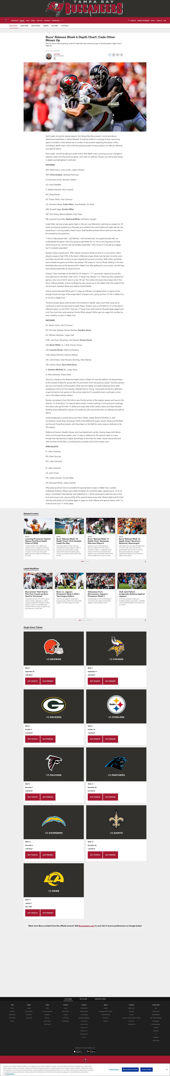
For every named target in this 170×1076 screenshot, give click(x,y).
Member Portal (84, 1034)
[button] (82, 561)
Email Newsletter (156, 1024)
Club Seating (84, 1014)
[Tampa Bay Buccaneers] (85, 1060)
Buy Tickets (32, 681)
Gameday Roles (106, 1014)
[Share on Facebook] (109, 56)
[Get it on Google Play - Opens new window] (91, 1052)
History (12, 1021)
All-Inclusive (84, 1021)
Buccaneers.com (86, 926)
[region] (85, 1069)
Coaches (12, 1011)
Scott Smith (57, 54)
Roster (12, 1008)
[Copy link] (121, 55)
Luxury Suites (84, 1024)
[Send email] (117, 56)
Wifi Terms (131, 1021)
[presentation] (145, 562)
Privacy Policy (9, 1074)
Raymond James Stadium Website (131, 1018)
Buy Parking (48, 681)
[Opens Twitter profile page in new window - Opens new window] (55, 58)
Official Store (155, 1011)
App (156, 1008)
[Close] (167, 1069)
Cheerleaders (65, 1021)
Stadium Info (131, 1008)
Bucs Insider (47, 1021)
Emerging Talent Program (105, 1011)
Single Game (84, 1008)
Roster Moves (28, 1011)
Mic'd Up (47, 1018)
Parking (131, 1014)
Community (29, 1018)
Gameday (131, 1011)
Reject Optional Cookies (130, 1069)
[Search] (128, 20)
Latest (28, 1008)
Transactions (12, 1014)
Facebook (155, 1030)
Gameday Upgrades (84, 1018)
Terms (84, 1037)
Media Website (156, 1014)
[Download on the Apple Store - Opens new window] (78, 1051)
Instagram (155, 1037)
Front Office (12, 1018)
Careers (106, 1008)
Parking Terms (131, 1024)
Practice (65, 1014)
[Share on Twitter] (113, 56)
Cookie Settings (114, 1069)
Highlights (47, 1014)
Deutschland (156, 1040)
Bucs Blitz (29, 1014)
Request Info (84, 1030)
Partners (105, 1021)
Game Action (65, 1011)
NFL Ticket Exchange (155, 1018)
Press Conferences (47, 1011)
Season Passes (84, 1011)
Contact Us (106, 1018)
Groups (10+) (84, 1027)
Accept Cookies (146, 1069)
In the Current (47, 1024)
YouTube (156, 1027)
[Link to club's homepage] (5, 20)
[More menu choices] (62, 20)
